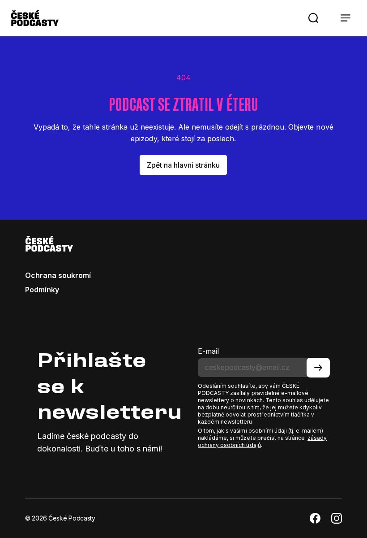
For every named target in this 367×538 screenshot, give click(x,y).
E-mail (208, 351)
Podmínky (42, 289)
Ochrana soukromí (58, 275)
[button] (313, 18)
